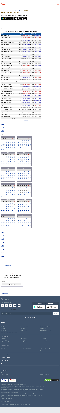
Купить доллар (4, 350)
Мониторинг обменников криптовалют (9, 332)
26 (8, 147)
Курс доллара (23, 324)
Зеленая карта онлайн (6, 372)
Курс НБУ (3, 326)
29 (14, 147)
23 (1, 147)
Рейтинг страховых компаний (46, 372)
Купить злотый (43, 350)
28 (12, 147)
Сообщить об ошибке (30, 317)
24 (3, 147)
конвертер (26, 120)
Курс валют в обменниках (25, 348)
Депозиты (22, 328)
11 (6, 144)
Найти (55, 313)
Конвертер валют (4, 330)
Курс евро (42, 324)
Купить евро (23, 350)
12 (8, 144)
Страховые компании (44, 374)
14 (12, 144)
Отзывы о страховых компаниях (27, 372)
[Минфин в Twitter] (10, 305)
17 (3, 145)
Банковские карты (24, 326)
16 (1, 145)
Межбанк (3, 328)
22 (14, 145)
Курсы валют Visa (8, 265)
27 (10, 147)
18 (6, 145)
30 (1, 149)
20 (10, 145)
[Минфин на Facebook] (2, 305)
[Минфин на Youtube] (19, 305)
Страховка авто (4, 374)
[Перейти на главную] (4, 4)
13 (10, 144)
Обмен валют (4, 348)
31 (3, 149)
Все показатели (6, 8)
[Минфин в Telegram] (6, 305)
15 (14, 144)
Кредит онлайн (23, 330)
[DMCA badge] (51, 380)
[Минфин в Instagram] (14, 305)
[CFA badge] (20, 380)
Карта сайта (5, 293)
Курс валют (3, 324)
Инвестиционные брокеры (45, 326)
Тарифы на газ (43, 328)
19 (8, 145)
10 (3, 144)
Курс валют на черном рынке (46, 348)
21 (12, 145)
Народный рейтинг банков (45, 330)
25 (6, 147)
